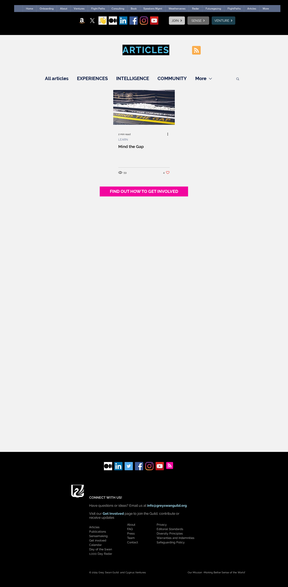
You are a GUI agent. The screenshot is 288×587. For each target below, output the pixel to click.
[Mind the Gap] (144, 107)
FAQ (130, 529)
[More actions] (169, 134)
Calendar (95, 545)
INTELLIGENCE (132, 78)
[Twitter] (129, 466)
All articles (57, 78)
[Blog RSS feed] (196, 50)
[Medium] (113, 20)
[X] (92, 20)
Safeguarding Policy (171, 542)
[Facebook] (133, 20)
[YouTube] (154, 20)
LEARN (123, 139)
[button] (238, 79)
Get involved (97, 540)
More (200, 78)
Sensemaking (98, 536)
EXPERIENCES (92, 78)
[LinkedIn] (123, 20)
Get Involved (113, 514)
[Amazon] (82, 20)
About (131, 524)
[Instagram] (144, 20)
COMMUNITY (172, 78)
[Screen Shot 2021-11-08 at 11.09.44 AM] (102, 20)
